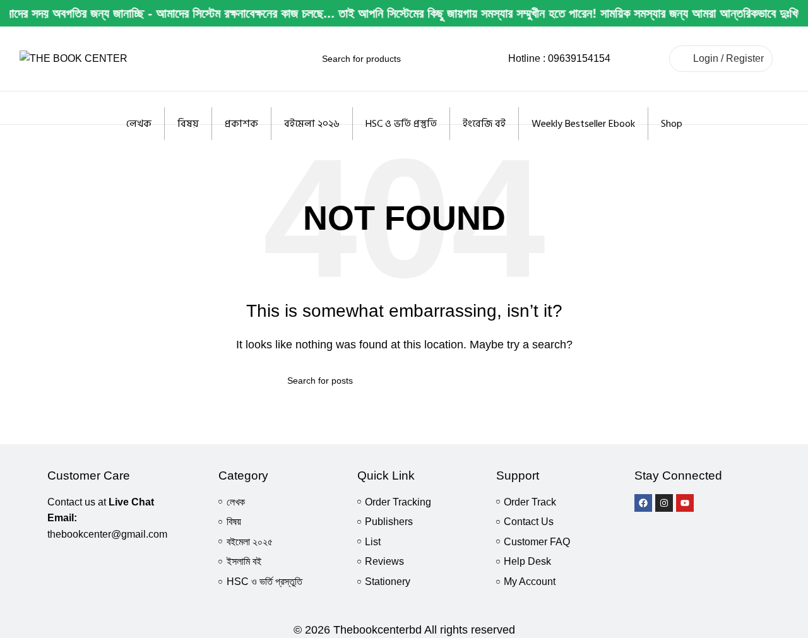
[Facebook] (643, 503)
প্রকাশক (241, 123)
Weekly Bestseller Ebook (583, 123)
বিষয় (188, 123)
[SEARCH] (481, 58)
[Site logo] (74, 57)
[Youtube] (685, 503)
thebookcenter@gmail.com (107, 534)
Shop (671, 123)
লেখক (139, 123)
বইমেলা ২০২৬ (312, 123)
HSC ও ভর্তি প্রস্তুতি (401, 123)
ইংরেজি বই (484, 123)
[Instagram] (664, 503)
